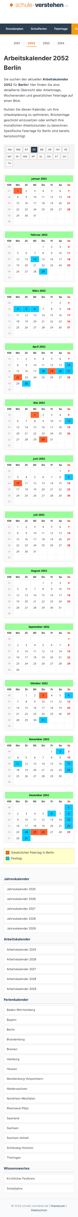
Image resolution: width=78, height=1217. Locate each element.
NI (17, 156)
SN (49, 156)
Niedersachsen (17, 1088)
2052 (31, 43)
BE (34, 149)
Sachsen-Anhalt (18, 1138)
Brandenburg (16, 1039)
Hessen (12, 1069)
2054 (60, 43)
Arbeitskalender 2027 (21, 969)
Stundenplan (14, 29)
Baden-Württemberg (21, 1010)
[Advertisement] (41, 15)
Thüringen (14, 1157)
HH (58, 149)
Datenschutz (39, 1210)
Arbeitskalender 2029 (21, 989)
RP (33, 156)
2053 (46, 43)
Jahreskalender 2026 (21, 899)
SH (64, 156)
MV (10, 156)
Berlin (11, 1029)
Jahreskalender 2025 (21, 889)
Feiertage (61, 29)
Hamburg (13, 1059)
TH (9, 163)
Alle (10, 149)
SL (41, 156)
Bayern (11, 1020)
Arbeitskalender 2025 (21, 949)
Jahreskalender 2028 (21, 918)
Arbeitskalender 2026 (21, 959)
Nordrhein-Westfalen (21, 1098)
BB (42, 149)
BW (18, 149)
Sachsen (13, 1128)
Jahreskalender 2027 (21, 908)
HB (49, 149)
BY (26, 149)
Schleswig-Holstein (20, 1148)
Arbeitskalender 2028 (21, 979)
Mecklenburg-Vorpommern (25, 1078)
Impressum (58, 1205)
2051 (17, 43)
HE (65, 149)
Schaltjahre (15, 1188)
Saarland (13, 1118)
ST (56, 156)
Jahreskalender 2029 (21, 928)
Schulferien (39, 29)
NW (25, 156)
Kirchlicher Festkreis (21, 1178)
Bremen (12, 1049)
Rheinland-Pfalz (18, 1108)
